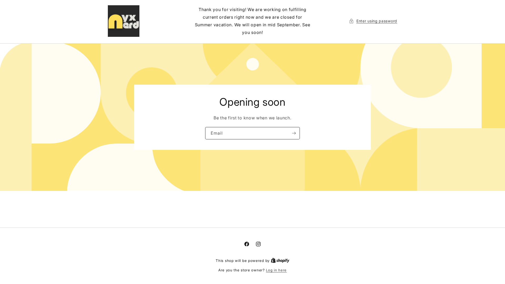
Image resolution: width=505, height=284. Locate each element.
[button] (373, 21)
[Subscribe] (294, 133)
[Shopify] (280, 260)
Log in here (276, 270)
